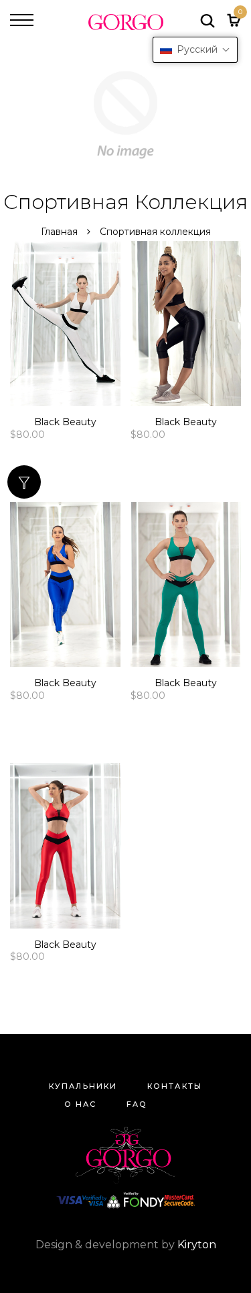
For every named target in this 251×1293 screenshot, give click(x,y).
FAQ (137, 1104)
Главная (60, 232)
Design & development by (125, 1244)
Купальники (83, 1086)
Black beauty (65, 422)
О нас (80, 1104)
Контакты (175, 1086)
